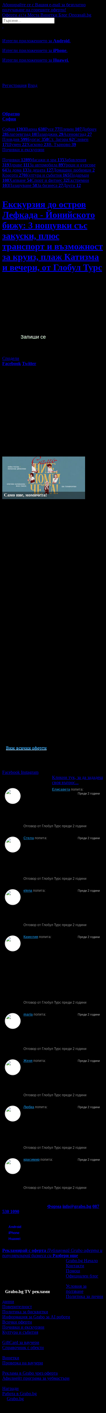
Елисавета (61, 789)
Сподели (10, 358)
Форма (54, 1206)
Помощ (73, 1270)
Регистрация (14, 85)
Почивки (16, 159)
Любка (28, 1107)
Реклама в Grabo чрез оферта (30, 1373)
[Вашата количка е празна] (2, 26)
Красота (14, 175)
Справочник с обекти (23, 1347)
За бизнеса (50, 185)
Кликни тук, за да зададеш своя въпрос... (77, 780)
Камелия (30, 937)
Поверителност (17, 1306)
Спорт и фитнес (49, 180)
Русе (52, 129)
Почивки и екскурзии (23, 1327)
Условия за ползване (76, 1289)
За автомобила (46, 164)
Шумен (17, 144)
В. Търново (62, 144)
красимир (31, 1160)
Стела (28, 838)
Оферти (14, 14)
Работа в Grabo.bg (19, 1393)
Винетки (10, 1357)
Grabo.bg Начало (82, 1260)
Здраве (19, 164)
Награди (10, 1388)
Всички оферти (17, 1322)
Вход (32, 85)
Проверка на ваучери (22, 1362)
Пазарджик (49, 134)
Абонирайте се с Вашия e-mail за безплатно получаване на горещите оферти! (44, 7)
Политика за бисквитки (25, 1311)
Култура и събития (48, 175)
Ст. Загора (61, 139)
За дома (17, 170)
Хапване (20, 180)
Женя (28, 1061)
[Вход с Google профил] (53, 80)
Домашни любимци (74, 170)
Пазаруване (23, 185)
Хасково (37, 144)
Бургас (37, 139)
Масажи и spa (47, 159)
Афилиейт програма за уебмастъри (36, 1378)
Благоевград (21, 134)
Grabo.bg (15, 1398)
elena (27, 891)
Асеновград (77, 134)
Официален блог (82, 1276)
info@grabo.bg (76, 1206)
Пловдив (14, 139)
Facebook (11, 772)
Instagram (29, 772)
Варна (35, 129)
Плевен (70, 129)
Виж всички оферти (26, 747)
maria (28, 1014)
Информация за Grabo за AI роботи (36, 1316)
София (13, 129)
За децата (40, 170)
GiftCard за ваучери (20, 1342)
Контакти (75, 1265)
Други (72, 185)
